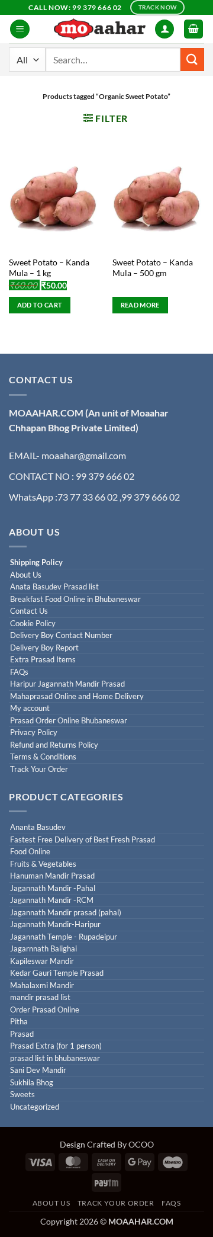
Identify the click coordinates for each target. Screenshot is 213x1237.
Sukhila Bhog (31, 1082)
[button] (20, 29)
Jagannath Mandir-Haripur (55, 924)
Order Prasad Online (44, 1009)
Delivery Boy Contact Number (61, 635)
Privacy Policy (33, 732)
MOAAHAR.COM (46, 412)
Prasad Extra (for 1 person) (56, 1045)
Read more (140, 305)
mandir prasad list (40, 997)
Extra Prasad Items (43, 659)
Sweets (22, 1094)
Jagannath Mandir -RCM (51, 900)
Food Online (30, 851)
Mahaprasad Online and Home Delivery (77, 696)
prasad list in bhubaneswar (55, 1058)
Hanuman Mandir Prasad (52, 875)
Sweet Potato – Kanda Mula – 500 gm (152, 268)
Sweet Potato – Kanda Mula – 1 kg (49, 268)
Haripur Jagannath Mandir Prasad (67, 684)
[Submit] (192, 59)
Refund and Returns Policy (54, 745)
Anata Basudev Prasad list (54, 586)
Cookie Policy (33, 623)
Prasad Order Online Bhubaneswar (68, 720)
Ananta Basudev (38, 827)
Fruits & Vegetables (43, 864)
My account (30, 708)
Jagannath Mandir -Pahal (52, 888)
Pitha (19, 1021)
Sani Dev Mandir (38, 1070)
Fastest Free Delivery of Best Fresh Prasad (82, 839)
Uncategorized (34, 1107)
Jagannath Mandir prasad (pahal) (65, 912)
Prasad (22, 1034)
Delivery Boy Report (44, 647)
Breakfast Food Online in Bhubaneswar (75, 599)
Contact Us (29, 611)
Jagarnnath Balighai (43, 948)
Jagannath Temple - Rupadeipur (63, 936)
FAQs (19, 672)
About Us (25, 575)
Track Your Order (39, 769)
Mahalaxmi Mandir (42, 985)
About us (51, 1202)
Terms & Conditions (43, 756)
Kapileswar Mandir (42, 961)
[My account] (164, 29)
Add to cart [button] (40, 305)
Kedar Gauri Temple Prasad (57, 973)
